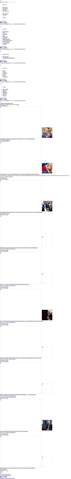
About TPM (5, 89)
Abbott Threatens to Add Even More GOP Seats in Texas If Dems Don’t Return (17, 468)
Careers (4, 94)
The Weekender (6, 41)
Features (4, 44)
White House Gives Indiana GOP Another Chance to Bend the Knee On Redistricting (19, 247)
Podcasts (5, 9)
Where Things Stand (7, 40)
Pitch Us (5, 95)
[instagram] (4, 22)
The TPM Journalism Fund (9, 58)
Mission (4, 90)
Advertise (5, 73)
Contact (4, 71)
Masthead (5, 91)
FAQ (4, 70)
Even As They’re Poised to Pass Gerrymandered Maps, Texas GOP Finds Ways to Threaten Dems (21, 321)
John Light (4, 469)
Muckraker (5, 36)
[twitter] (3, 477)
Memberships (6, 56)
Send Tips (2, 104)
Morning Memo (6, 39)
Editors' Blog (6, 31)
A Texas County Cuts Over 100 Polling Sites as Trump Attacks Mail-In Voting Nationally (19, 174)
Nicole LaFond (5, 250)
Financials (5, 93)
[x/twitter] (3, 22)
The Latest (5, 7)
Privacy (4, 75)
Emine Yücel (13, 397)
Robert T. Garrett (5, 213)
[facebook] (1, 22)
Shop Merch (5, 13)
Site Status (5, 76)
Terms (4, 74)
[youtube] (6, 22)
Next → (2, 471)
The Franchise (6, 42)
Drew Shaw (4, 178)
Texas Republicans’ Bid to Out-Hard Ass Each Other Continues (14, 431)
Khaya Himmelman (6, 140)
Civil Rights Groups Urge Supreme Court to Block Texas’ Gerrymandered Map (17, 138)
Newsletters (5, 8)
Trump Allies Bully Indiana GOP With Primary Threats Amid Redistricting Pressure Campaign (20, 357)
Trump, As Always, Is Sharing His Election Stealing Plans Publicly (14, 284)
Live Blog (5, 34)
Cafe (4, 35)
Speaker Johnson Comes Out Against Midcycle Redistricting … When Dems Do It (18, 394)
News (4, 32)
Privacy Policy (11, 478)
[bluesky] (0, 22)
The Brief (5, 37)
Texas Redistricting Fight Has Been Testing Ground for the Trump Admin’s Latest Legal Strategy (21, 212)
